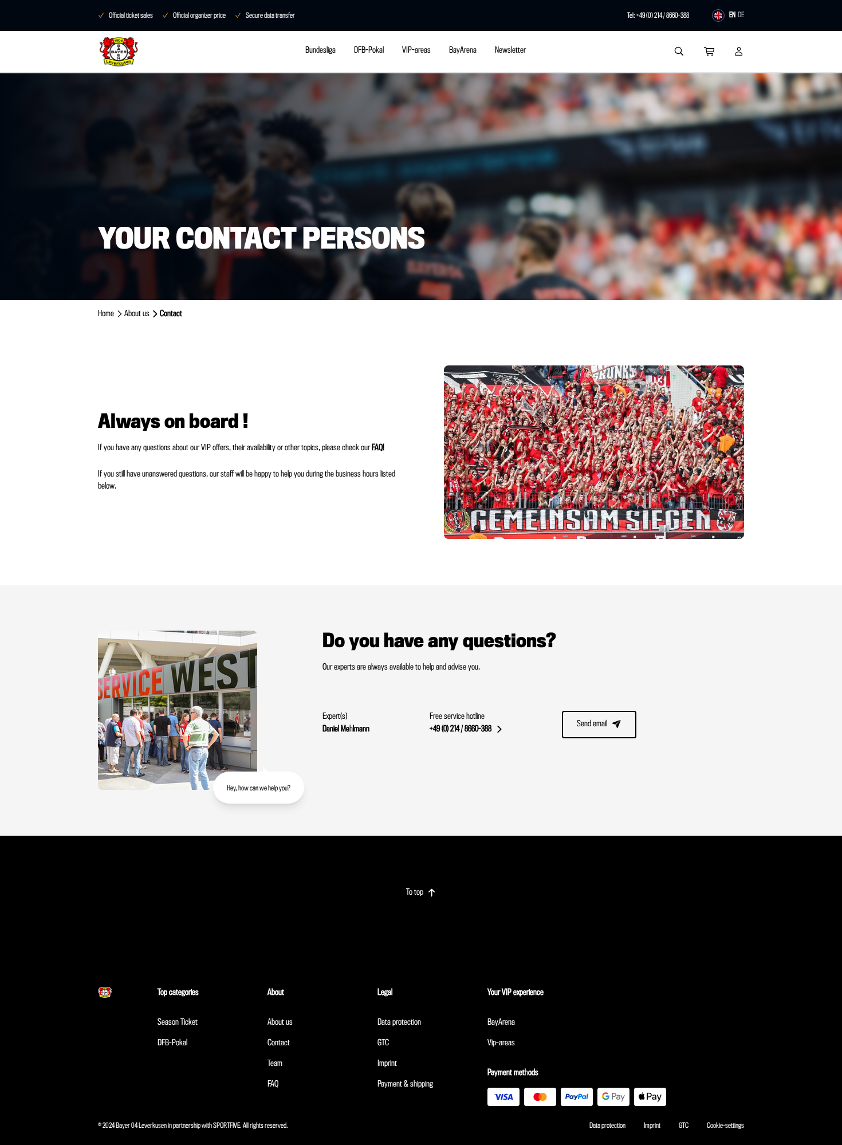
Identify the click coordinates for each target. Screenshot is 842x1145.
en (732, 14)
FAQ (272, 1084)
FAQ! (378, 448)
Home (106, 314)
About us (136, 314)
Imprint (387, 1064)
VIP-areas (416, 50)
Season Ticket (178, 1022)
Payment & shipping (405, 1084)
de (741, 14)
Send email (599, 724)
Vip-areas (501, 1043)
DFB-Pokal (369, 50)
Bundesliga (320, 50)
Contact (278, 1043)
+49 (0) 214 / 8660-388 (466, 729)
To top (421, 892)
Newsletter (510, 50)
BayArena (463, 50)
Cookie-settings (725, 1125)
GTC (383, 1043)
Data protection (399, 1022)
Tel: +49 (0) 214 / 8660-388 (658, 15)
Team (274, 1064)
